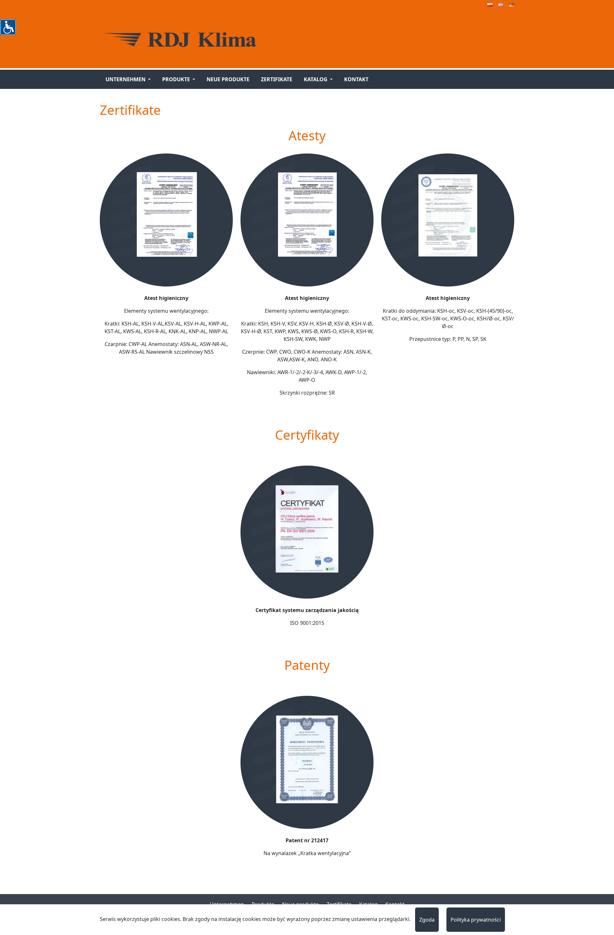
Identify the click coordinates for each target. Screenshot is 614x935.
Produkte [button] (176, 79)
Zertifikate (276, 79)
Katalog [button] (316, 79)
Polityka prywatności (476, 919)
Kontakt (356, 79)
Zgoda (427, 919)
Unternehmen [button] (126, 79)
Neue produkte (228, 79)
